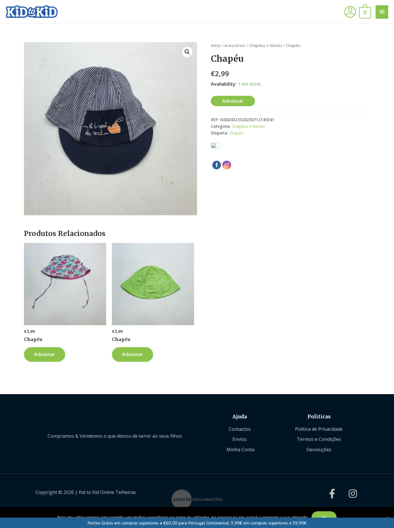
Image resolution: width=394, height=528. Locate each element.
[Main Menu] (382, 12)
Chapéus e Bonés (265, 45)
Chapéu (236, 133)
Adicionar (232, 101)
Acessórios (234, 45)
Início (216, 45)
